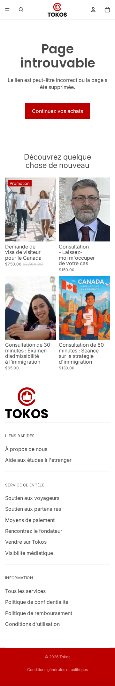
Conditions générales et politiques (57, 669)
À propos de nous (26, 449)
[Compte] (93, 10)
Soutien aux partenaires (33, 509)
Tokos (64, 656)
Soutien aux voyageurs (32, 498)
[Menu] (7, 9)
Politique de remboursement (38, 613)
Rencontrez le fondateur (33, 531)
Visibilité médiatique (29, 553)
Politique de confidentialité (36, 602)
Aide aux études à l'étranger (38, 460)
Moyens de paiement (30, 520)
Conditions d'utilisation (32, 624)
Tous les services (25, 591)
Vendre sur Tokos (26, 542)
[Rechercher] (21, 10)
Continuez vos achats (57, 111)
